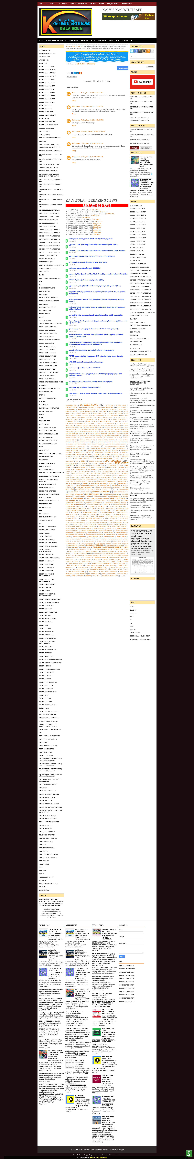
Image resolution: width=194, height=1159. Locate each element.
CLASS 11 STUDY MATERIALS (93, 428)
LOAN (103, 490)
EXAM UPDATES (45, 311)
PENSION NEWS (100, 500)
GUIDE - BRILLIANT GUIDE (48, 327)
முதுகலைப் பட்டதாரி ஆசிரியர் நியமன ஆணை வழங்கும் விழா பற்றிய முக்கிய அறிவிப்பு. (95, 286)
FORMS (121, 467)
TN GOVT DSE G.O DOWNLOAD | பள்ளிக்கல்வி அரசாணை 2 (82, 555)
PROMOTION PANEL (120, 504)
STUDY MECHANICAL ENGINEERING (47, 642)
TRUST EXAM (95, 574)
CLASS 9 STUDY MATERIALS (116, 444)
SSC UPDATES (84, 514)
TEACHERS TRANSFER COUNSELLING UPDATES (110, 547)
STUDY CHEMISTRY (111, 518)
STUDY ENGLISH (45, 587)
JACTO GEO (69, 486)
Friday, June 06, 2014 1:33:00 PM (92, 106)
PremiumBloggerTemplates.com (88, 1155)
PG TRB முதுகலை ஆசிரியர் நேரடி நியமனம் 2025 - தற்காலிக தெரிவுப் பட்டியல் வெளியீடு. (96, 356)
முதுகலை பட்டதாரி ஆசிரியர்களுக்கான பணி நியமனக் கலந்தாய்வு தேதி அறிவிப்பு (93, 244)
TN (91, 553)
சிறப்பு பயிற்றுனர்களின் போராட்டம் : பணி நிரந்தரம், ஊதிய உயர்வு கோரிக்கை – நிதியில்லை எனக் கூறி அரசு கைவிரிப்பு (142, 448)
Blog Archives (145, 148)
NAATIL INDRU (73, 492)
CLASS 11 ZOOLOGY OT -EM (113, 428)
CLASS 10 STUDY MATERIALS (49, 148)
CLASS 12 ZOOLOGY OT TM (48, 223)
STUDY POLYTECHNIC (79, 537)
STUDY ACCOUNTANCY (105, 514)
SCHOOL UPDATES (108, 512)
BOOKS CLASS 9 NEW (93, 417)
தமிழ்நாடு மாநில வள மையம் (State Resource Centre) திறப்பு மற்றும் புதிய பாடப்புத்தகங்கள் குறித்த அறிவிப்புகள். (142, 433)
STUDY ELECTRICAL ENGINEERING (75, 522)
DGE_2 (123, 458)
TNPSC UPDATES (98, 567)
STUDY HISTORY (70, 529)
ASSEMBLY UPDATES (109, 409)
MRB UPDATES (123, 490)
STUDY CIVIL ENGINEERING (49, 558)
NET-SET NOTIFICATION (111, 494)
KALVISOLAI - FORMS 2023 (80, 1097)
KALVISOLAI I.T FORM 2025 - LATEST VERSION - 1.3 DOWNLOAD (147, 182)
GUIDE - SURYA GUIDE (120, 480)
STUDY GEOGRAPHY (90, 527)
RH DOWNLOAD (121, 510)
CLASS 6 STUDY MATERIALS (120, 442)
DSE (77, 461)
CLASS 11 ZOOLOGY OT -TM (48, 171)
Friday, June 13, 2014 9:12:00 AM (92, 157)
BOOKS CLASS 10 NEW (47, 70)
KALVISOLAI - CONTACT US (103, 488)
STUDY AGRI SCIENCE (120, 514)
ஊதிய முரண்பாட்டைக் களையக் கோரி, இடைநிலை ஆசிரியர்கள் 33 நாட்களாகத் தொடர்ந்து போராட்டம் (142, 426)
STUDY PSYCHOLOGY (94, 537)
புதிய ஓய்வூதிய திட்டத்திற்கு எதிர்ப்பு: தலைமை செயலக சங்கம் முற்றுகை (91, 381)
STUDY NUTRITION (121, 533)
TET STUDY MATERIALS (120, 549)
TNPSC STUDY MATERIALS (49, 822)
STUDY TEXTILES (89, 541)
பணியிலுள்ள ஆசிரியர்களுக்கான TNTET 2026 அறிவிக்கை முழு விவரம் (90, 239)
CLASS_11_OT (95, 446)
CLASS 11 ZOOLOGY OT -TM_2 (89, 430)
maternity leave (111, 490)
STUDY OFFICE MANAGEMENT (74, 535)
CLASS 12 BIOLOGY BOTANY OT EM (85, 432)
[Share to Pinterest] (76, 77)
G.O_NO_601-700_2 (85, 471)
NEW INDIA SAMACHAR (48, 444)
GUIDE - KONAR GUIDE (120, 475)
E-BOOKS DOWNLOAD (95, 461)
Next (108, 81)
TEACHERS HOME (85, 547)
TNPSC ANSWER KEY (88, 561)
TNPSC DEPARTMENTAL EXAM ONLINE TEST (109, 563)
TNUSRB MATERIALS (117, 567)
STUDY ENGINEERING (116, 522)
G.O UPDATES (93, 469)
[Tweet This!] (75, 73)
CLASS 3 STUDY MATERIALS (49, 233)
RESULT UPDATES (105, 510)
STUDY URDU (117, 541)
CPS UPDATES (44, 272)
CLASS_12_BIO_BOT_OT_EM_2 (115, 446)
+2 (131, 623)
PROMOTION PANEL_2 (74, 506)
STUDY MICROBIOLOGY (94, 533)
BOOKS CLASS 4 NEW (82, 415)
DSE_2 (83, 461)
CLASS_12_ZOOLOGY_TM (96, 450)
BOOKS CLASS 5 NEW (96, 415)
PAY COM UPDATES (118, 498)
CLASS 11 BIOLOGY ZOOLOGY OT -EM (110, 425)
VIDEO (68, 576)
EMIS (110, 463)
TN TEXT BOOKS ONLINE (83, 559)
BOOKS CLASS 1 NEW (115, 411)
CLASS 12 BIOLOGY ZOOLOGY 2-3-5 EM (51, 190)
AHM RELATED (122, 407)
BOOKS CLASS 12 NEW (99, 413)
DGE (117, 458)
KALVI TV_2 (69, 488)
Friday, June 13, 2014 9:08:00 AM (92, 143)
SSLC (132, 616)
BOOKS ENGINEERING (87, 419)
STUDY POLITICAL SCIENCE (49, 669)
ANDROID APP (70, 409)
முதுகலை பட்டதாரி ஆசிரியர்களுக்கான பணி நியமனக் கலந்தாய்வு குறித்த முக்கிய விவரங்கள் (97, 250)
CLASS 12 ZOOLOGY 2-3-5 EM (49, 213)
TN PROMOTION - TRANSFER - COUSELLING (50, 780)
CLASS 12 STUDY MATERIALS (111, 436)
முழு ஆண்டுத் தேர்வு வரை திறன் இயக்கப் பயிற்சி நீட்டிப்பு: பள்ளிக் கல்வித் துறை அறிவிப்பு (96, 315)
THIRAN (68, 553)
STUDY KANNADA (99, 529)
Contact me (43, 903)
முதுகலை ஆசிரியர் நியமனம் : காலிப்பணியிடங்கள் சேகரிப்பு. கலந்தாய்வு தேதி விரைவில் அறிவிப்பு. (98, 274)
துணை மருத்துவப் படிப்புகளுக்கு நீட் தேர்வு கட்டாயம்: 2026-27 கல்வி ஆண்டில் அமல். (94, 329)
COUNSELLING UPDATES (75, 454)
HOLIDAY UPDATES (73, 484)
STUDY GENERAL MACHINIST (117, 524)
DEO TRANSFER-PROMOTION (102, 458)
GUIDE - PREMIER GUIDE (120, 477)
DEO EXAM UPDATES (81, 458)
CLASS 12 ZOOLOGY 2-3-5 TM (92, 438)
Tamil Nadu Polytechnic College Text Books (75, 1013)
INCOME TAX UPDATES (98, 484)
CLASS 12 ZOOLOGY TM (87, 440)
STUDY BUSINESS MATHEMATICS (91, 518)
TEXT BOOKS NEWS (107, 551)
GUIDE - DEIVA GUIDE (77, 473)
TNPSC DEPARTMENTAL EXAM (78, 563)
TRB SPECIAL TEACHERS (109, 572)
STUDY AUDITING (83, 516)
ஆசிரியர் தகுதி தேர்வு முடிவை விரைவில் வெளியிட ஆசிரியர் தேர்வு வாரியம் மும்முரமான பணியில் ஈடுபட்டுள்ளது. (51, 991)
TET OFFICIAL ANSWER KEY (101, 549)
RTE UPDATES (75, 512)
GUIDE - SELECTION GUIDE (89, 480)
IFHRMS (85, 484)
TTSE (103, 574)
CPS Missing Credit (117, 454)
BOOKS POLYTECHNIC (119, 419)
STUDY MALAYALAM (72, 531)
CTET (95, 456)
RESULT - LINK (92, 510)
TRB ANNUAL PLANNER (98, 569)
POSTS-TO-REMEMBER (93, 504)
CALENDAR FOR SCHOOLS (74, 421)
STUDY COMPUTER (94, 520)
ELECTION (94, 463)
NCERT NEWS (85, 492)
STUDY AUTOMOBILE (97, 516)
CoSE (123, 452)
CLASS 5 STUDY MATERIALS (101, 442)
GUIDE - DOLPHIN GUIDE (93, 473)
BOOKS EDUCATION (71, 419)
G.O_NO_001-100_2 (107, 469)
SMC (76, 514)
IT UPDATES (122, 484)
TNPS (119, 559)
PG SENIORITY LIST (115, 500)
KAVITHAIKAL (80, 490)
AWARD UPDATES (71, 411)
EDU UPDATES (77, 46)
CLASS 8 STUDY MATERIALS (95, 444)
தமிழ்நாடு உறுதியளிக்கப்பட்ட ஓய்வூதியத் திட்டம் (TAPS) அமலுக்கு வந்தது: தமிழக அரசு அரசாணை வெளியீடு (142, 500)
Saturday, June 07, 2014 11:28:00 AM (93, 131)
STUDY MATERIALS (88, 531)
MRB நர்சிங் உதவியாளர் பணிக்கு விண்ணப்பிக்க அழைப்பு (86, 362)
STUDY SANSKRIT (109, 537)
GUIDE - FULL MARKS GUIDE (49, 340)
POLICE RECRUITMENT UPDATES (51, 473)
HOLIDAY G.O (122, 482)
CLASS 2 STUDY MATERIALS (106, 440)
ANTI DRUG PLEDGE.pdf (79, 1061)
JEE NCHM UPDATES (103, 486)
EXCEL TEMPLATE (82, 467)
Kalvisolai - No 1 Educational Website (95, 1150)
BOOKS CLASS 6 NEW (111, 415)
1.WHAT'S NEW (71, 407)
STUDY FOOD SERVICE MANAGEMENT (95, 524)
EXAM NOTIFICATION (114, 465)
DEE (69, 458)
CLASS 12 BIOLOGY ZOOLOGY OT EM (50, 201)
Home (40, 4)
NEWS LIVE (97, 496)
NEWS (77, 496)
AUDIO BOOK (122, 409)
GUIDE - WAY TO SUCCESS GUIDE (75, 482)
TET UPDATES (73, 551)
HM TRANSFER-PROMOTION (105, 482)
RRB (67, 512)
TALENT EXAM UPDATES (75, 545)
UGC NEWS (112, 574)
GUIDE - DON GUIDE (108, 473)
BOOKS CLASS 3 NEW (47, 83)
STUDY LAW (110, 529)
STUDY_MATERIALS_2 (87, 543)
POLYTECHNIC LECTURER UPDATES (115, 502)
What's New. (96, 576)
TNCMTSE (96, 559)
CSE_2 (87, 456)
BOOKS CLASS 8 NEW (78, 417)
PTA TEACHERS (110, 508)
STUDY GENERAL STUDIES (73, 527)
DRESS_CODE (69, 461)
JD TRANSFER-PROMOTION (85, 486)
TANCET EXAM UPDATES (114, 545)
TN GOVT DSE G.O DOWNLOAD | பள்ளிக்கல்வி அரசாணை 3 (50, 770)
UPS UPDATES (122, 574)
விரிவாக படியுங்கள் (123, 68)
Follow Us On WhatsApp (98, 1157)
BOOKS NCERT (103, 419)
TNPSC (132, 629)
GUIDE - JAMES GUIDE (90, 475)
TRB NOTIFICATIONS (76, 572)
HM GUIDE (91, 482)
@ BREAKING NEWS (71, 405)
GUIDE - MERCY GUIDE (87, 477)
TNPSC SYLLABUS (83, 567)
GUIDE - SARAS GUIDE (72, 480)
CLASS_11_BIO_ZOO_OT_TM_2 (75, 446)
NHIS (105, 496)
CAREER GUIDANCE (91, 421)
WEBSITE (88, 576)
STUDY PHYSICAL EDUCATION (94, 535)
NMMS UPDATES (114, 496)
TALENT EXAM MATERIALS (120, 543)
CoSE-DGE (134, 613)
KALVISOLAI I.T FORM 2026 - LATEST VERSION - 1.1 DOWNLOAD (92, 256)
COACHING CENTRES (47, 259)
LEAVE (97, 490)
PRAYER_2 (106, 504)
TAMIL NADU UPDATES (94, 545)
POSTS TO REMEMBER (74, 504)
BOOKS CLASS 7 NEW (47, 96)
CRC (77, 456)
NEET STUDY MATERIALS (74, 494)
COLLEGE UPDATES (83, 452)
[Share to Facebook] (74, 77)
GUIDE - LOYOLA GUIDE (72, 477)
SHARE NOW (69, 514)
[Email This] (68, 77)
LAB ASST (90, 490)
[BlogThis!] (70, 77)
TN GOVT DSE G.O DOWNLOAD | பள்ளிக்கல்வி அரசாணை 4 (91, 557)
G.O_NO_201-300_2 (71, 471)
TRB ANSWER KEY (114, 569)
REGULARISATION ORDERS (76, 510)
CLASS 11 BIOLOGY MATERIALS (86, 425)
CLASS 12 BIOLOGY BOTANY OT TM (109, 432)
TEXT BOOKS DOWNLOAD (90, 551)
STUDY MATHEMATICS (105, 531)
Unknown (76, 93)
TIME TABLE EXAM (80, 553)
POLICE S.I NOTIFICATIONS (94, 502)
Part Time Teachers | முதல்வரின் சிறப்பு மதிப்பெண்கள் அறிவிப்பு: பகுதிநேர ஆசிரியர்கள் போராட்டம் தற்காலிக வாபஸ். (142, 462)
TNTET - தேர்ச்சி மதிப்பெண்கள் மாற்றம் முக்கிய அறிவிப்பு (86, 280)
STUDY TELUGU (76, 541)
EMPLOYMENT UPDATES (48, 298)
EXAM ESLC (100, 465)
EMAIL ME (103, 463)
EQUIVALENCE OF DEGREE (86, 465)
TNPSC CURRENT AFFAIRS (119, 561)
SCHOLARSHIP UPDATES (91, 512)
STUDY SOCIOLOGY (87, 539)
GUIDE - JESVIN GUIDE (105, 475)
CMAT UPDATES (113, 450)
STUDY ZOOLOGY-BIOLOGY (48, 711)
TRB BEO (125, 569)
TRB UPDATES (81, 574)
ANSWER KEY (82, 409)
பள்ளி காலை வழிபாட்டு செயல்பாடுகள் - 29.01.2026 (84, 268)
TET (88, 549)
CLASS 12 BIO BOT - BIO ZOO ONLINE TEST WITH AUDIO (49, 175)
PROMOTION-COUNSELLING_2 (77, 508)
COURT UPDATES (94, 454)
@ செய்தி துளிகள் (121, 405)
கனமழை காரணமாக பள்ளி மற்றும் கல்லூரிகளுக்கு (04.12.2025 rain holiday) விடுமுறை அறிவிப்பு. (146, 161)
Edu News (133, 610)
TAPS (126, 545)
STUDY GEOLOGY (104, 527)
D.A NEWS (125, 456)
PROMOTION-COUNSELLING (117, 506)
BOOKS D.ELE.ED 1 (108, 417)
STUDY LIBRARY (121, 529)
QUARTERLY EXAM (123, 508)
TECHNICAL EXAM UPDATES (77, 549)
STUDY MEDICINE (81, 533)
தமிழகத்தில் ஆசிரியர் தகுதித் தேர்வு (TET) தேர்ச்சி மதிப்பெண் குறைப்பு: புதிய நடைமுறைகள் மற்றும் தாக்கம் (142, 419)
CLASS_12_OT (120, 448)
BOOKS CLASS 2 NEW (115, 413)
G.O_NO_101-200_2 (120, 469)
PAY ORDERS (70, 500)
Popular (134, 148)
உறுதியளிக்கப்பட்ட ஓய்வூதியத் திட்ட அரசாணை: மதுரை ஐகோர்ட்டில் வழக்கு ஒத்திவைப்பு (95, 393)
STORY (93, 514)
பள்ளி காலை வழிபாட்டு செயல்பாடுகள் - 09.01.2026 (84, 387)
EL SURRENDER (83, 463)
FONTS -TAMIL (112, 467)
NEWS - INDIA (86, 496)
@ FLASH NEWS (89, 404)
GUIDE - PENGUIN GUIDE (103, 477)
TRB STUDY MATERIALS (48, 858)
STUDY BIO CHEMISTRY (114, 516)
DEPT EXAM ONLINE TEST (140, 636)
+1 (131, 620)
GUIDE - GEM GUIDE (76, 475)
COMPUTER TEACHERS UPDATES (106, 452)
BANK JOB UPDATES (87, 411)
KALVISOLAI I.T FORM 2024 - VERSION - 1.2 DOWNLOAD (108, 1078)
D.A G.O (117, 456)
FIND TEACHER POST (98, 467)
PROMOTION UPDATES (96, 506)
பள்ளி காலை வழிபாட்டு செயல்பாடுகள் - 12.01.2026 (84, 368)
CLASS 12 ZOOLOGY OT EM (112, 438)
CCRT (124, 421)
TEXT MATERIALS (121, 551)
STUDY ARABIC (70, 516)
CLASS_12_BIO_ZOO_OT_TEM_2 (101, 448)
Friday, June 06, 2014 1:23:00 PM (92, 93)
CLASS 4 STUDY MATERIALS (83, 442)
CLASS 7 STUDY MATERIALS (76, 444)
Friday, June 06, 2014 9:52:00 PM (92, 120)
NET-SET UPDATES (92, 494)
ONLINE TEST (78, 498)
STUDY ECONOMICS (107, 520)
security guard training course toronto (110, 1155)
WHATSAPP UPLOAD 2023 (110, 576)
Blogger (52, 917)
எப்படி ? (122, 576)
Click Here (96, 210)
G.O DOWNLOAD (78, 469)
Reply (74, 100)
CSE (82, 456)
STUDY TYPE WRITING (104, 541)
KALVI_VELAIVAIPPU (83, 488)
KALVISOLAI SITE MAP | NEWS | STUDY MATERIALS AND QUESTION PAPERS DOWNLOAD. (109, 934)
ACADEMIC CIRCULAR (87, 407)
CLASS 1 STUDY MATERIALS (105, 423)
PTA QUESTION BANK (98, 508)
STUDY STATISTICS (101, 539)
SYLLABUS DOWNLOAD (103, 543)
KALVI (124, 486)
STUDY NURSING (109, 533)
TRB (131, 626)
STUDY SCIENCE (121, 537)
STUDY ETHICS (77, 524)
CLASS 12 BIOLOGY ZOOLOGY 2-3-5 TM (101, 434)
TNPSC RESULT (110, 565)
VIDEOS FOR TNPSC (77, 576)
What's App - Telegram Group (140, 639)
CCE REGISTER (116, 421)
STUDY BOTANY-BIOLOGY (48, 546)
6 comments (91, 64)
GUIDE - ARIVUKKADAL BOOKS (106, 471)
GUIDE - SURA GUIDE (105, 480)
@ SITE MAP (110, 405)
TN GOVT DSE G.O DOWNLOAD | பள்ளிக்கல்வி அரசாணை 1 (110, 553)
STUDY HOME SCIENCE (84, 529)
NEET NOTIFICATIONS (120, 492)
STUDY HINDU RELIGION (119, 527)
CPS (106, 454)
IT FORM (112, 484)
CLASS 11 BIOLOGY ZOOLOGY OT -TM (51, 160)
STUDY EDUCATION (120, 520)
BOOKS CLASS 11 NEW (83, 413)
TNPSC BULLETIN (103, 561)
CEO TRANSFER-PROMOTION (75, 423)
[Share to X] (72, 77)
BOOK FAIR (102, 411)
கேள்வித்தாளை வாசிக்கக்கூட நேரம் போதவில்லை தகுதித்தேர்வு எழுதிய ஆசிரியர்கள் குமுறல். (103, 978)
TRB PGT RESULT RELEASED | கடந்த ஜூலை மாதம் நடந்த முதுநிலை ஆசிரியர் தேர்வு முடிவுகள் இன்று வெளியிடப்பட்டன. (50, 1024)
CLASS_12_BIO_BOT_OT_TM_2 (75, 448)
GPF (94, 471)
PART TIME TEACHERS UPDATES (98, 498)
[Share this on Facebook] (72, 73)
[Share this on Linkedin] (77, 73)
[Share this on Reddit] (80, 73)
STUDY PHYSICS (110, 535)
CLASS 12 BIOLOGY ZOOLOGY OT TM (89, 436)
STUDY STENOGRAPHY (115, 539)
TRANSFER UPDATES (80, 569)
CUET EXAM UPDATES (105, 456)
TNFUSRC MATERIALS (109, 559)
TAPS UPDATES (72, 547)
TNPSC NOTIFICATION (74, 565)
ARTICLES (94, 409)
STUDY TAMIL (44, 695)
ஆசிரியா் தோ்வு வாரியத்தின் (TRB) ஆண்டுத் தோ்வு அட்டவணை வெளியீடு (91, 350)
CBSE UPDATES (104, 421)
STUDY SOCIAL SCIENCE (73, 539)
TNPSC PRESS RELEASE (94, 565)
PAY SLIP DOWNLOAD (86, 500)
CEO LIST (91, 423)
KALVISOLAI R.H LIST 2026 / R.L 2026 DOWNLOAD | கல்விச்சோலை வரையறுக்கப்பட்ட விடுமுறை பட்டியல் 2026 (56, 1055)
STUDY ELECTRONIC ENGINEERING (98, 522)
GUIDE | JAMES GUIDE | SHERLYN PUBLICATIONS (108, 1012)
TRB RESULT (93, 572)
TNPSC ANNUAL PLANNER (49, 794)
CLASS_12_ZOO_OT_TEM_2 (74, 450)
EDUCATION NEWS (71, 463)
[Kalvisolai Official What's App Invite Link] (189, 1153)
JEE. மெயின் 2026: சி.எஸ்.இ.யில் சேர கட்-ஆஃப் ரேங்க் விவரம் (88, 262)
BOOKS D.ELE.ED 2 (121, 417)
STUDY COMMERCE (81, 520)
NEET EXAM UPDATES (101, 492)
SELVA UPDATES (121, 512)
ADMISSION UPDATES (105, 407)
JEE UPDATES (116, 486)
